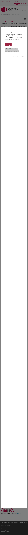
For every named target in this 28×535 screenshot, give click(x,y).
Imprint (22, 56)
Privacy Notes (16, 56)
